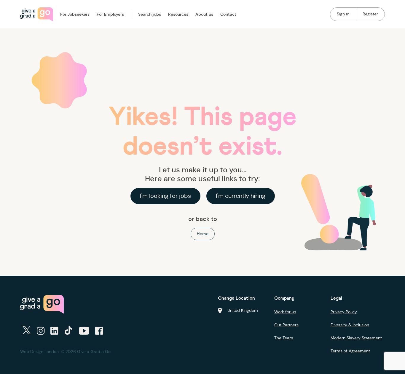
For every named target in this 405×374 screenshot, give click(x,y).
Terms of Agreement (350, 351)
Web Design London (39, 351)
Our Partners (286, 325)
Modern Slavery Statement (356, 338)
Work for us (285, 311)
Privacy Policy (344, 311)
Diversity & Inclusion (350, 325)
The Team (283, 338)
